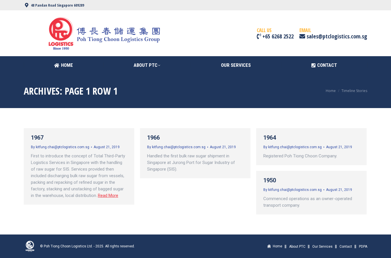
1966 (153, 137)
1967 (37, 137)
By (60, 147)
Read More (108, 195)
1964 (269, 137)
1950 (269, 180)
